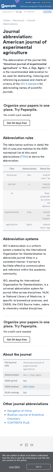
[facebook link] (26, 445)
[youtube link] (32, 445)
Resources (18, 20)
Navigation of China (19, 410)
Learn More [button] (14, 467)
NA (25, 380)
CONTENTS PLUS (18, 422)
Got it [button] (38, 466)
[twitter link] (21, 445)
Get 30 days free (17, 123)
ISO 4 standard (29, 83)
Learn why (47, 12)
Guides (6, 20)
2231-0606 (28, 386)
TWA (24, 156)
